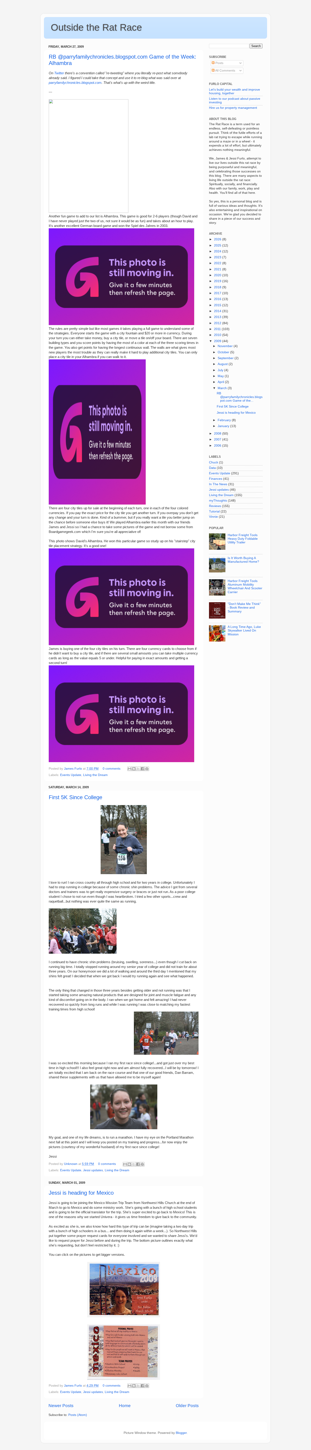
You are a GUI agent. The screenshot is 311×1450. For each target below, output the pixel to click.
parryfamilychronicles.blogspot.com (75, 83)
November (226, 346)
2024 (218, 251)
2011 (218, 329)
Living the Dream (95, 775)
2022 (218, 263)
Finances (215, 478)
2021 (218, 269)
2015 (218, 305)
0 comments (111, 768)
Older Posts (187, 1405)
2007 (218, 439)
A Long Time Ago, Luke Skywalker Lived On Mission (244, 630)
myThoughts (218, 500)
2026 (218, 239)
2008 (218, 433)
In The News (218, 484)
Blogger (181, 1433)
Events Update (70, 775)
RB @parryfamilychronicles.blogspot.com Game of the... (240, 397)
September (226, 358)
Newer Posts (61, 1405)
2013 (218, 317)
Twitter (59, 73)
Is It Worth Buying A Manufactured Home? (243, 559)
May (221, 376)
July (221, 370)
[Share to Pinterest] (147, 768)
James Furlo (73, 768)
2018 (218, 287)
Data (212, 468)
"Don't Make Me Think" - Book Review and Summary (244, 607)
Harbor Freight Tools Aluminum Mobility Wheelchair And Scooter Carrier (245, 586)
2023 (218, 257)
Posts (218, 63)
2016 (218, 299)
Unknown (71, 1164)
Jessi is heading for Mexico (81, 1193)
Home (125, 1405)
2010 (218, 335)
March (223, 388)
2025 (218, 245)
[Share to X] (138, 768)
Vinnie (213, 516)
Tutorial (214, 511)
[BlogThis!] (134, 768)
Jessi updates (93, 1170)
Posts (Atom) (77, 1415)
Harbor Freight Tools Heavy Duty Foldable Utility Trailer (243, 538)
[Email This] (129, 768)
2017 (218, 293)
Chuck (213, 462)
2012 (218, 323)
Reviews (215, 506)
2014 (218, 311)
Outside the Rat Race (96, 27)
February (225, 420)
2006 (218, 445)
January (224, 426)
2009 (218, 341)
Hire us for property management (233, 107)
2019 (218, 281)
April (221, 382)
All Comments (224, 70)
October (224, 352)
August (223, 364)
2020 (218, 275)
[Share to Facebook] (142, 768)
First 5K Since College (75, 797)
